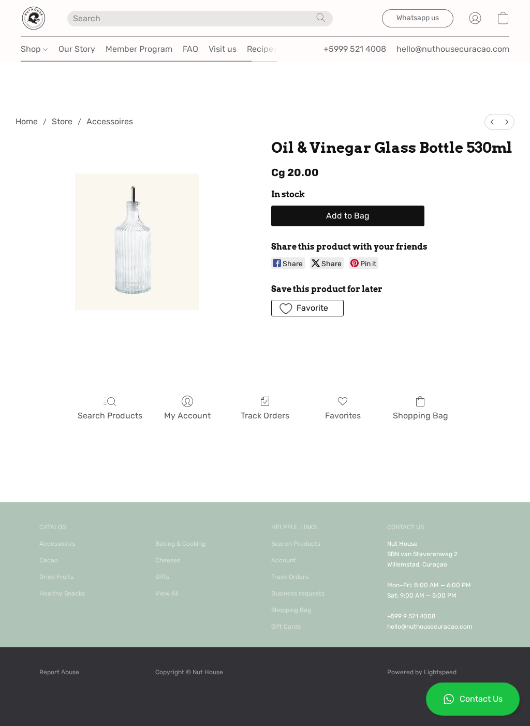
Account (283, 560)
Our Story (76, 49)
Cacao (48, 560)
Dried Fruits (56, 576)
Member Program (139, 49)
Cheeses (167, 560)
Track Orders (265, 415)
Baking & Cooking (180, 543)
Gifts (162, 576)
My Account (187, 415)
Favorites (343, 415)
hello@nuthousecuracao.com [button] (452, 49)
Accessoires (109, 121)
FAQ (190, 49)
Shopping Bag (420, 415)
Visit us (223, 49)
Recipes (262, 49)
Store (62, 121)
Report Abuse (59, 672)
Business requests (298, 593)
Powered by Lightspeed (422, 672)
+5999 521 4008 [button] (354, 49)
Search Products (110, 415)
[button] (473, 699)
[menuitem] (492, 121)
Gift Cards (286, 626)
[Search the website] (321, 17)
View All (167, 593)
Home (27, 121)
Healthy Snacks (62, 593)
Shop (32, 49)
